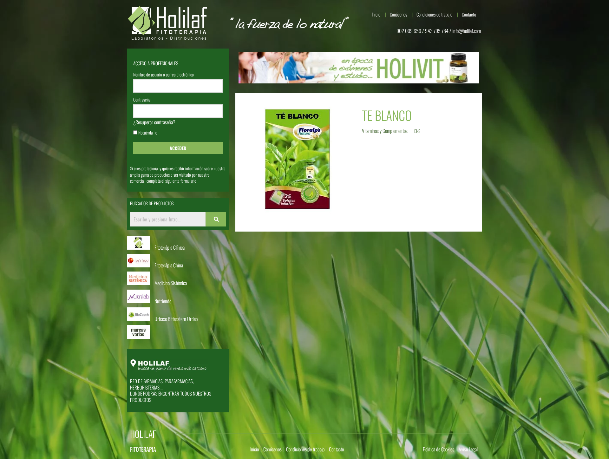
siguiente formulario (180, 180)
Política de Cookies (438, 449)
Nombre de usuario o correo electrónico (163, 75)
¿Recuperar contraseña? (154, 122)
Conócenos (398, 14)
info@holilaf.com (466, 31)
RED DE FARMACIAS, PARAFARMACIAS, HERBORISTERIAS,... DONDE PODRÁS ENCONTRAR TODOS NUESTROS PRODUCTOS (170, 390)
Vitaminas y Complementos (385, 130)
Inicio (376, 14)
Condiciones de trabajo (434, 14)
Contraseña (141, 100)
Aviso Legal (468, 449)
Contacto (469, 14)
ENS (417, 131)
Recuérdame (147, 133)
